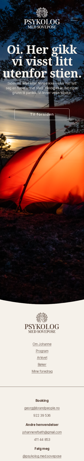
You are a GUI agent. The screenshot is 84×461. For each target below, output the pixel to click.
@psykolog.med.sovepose (42, 456)
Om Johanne (42, 344)
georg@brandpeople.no (42, 408)
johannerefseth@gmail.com (42, 432)
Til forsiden (42, 114)
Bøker (42, 364)
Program (42, 351)
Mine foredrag (42, 371)
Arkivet (42, 357)
